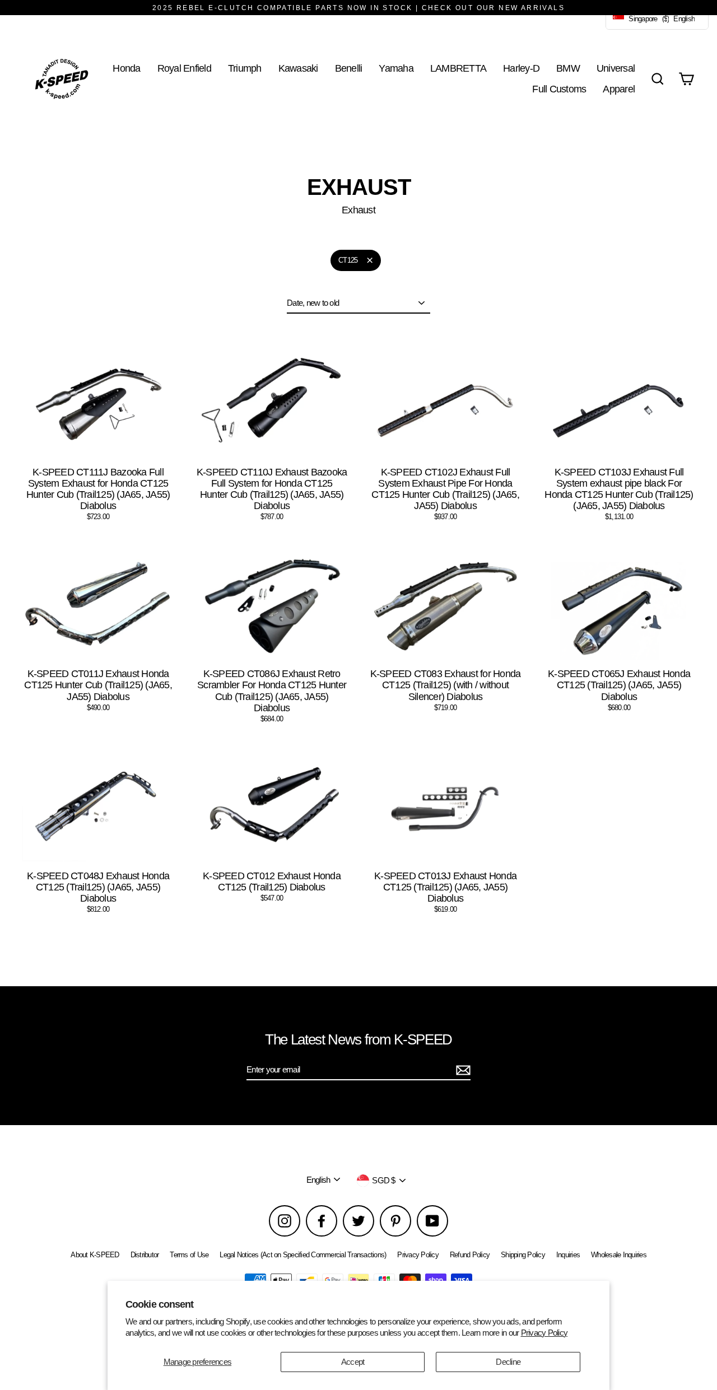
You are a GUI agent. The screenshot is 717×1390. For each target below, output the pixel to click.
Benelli (348, 68)
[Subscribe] (462, 1070)
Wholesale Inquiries (618, 1255)
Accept (353, 1361)
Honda (126, 68)
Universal (616, 68)
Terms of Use (189, 1255)
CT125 (347, 260)
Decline (508, 1361)
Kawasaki (298, 68)
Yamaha (396, 68)
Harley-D (521, 68)
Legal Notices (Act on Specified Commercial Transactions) (303, 1255)
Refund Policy (470, 1255)
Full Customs (559, 89)
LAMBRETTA (458, 68)
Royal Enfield (184, 68)
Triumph (245, 68)
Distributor (145, 1255)
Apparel (619, 89)
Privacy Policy (544, 1332)
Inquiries (568, 1255)
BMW (568, 68)
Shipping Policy (523, 1255)
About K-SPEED (95, 1255)
